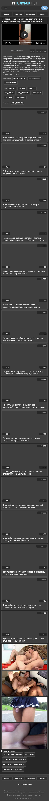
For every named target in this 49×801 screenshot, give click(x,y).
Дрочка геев (34, 78)
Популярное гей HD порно (30, 14)
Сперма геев (10, 83)
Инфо (32, 51)
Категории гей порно (18, 14)
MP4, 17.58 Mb (17, 103)
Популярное (30, 778)
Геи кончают (19, 78)
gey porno (20, 97)
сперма (22, 88)
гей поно (37, 93)
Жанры (42, 14)
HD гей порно (6, 14)
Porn (33, 798)
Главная (7, 778)
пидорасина (24, 93)
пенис (12, 88)
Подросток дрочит (13, 770)
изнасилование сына (14, 760)
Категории (18, 778)
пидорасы (9, 93)
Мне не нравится (8, 51)
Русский (29, 755)
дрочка (32, 88)
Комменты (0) (41, 51)
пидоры (8, 97)
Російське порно (13, 755)
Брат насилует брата (14, 765)
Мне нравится (4, 51)
